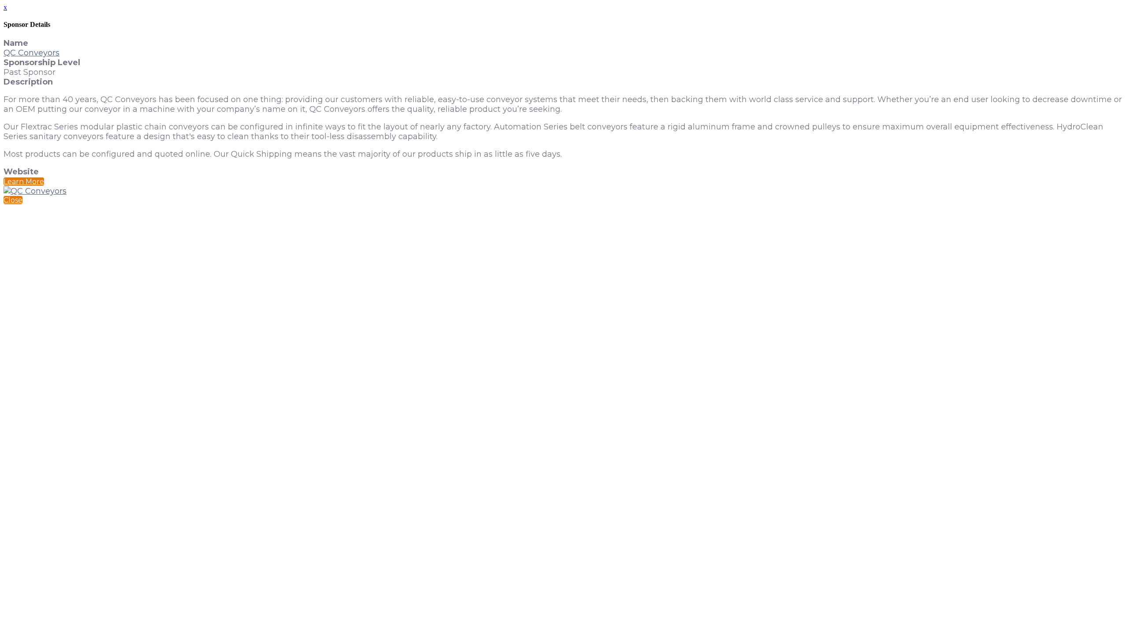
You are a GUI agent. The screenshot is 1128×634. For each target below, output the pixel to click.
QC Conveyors (31, 53)
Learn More (24, 181)
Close (13, 200)
